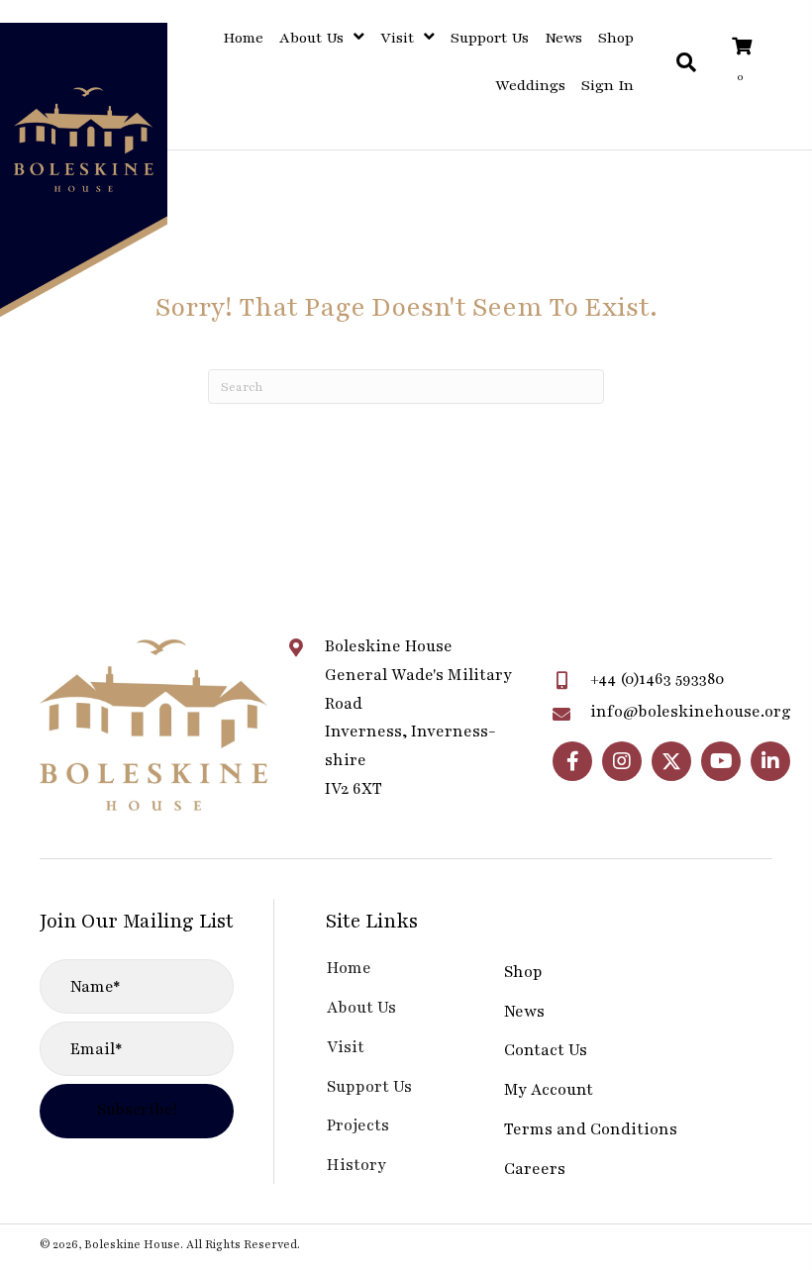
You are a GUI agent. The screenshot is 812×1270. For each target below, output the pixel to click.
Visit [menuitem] (345, 1047)
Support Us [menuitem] (369, 1087)
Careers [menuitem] (534, 1169)
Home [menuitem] (349, 968)
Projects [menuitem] (358, 1125)
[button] (572, 761)
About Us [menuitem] (361, 1008)
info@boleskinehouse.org (690, 712)
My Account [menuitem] (548, 1090)
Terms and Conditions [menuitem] (590, 1129)
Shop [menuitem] (523, 972)
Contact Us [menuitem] (545, 1050)
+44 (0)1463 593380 (657, 679)
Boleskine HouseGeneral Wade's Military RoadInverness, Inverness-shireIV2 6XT (418, 717)
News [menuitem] (524, 1012)
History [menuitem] (356, 1165)
